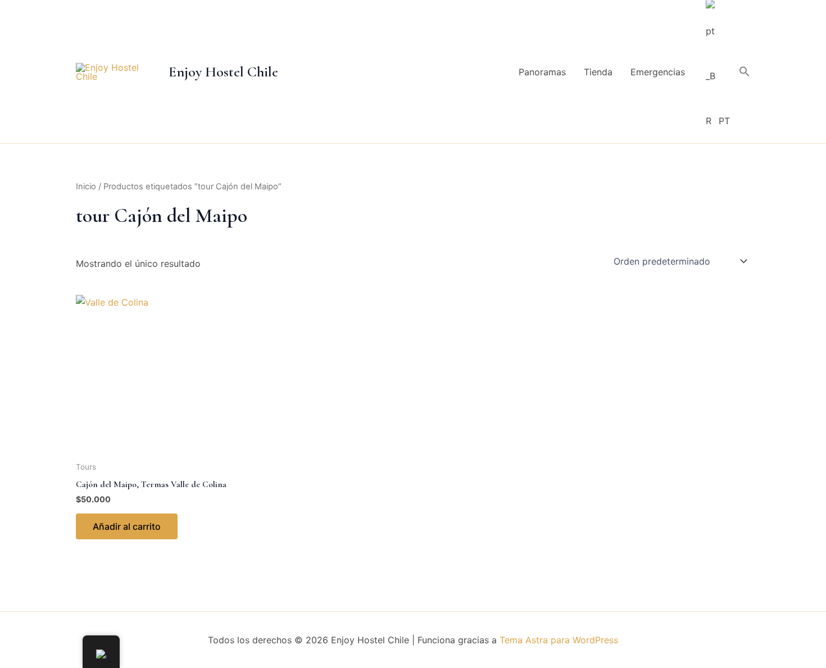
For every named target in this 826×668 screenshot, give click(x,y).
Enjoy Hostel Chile (223, 71)
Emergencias (657, 72)
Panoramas (542, 72)
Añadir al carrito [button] (127, 526)
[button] (744, 72)
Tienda (598, 72)
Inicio (86, 186)
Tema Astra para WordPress (559, 640)
